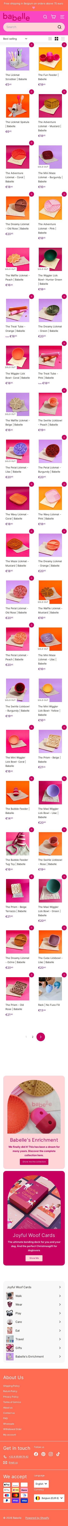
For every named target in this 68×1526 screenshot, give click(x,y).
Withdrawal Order (12, 1429)
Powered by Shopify (37, 1517)
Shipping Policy (11, 1385)
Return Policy (10, 1391)
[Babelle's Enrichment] (34, 1107)
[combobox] (34, 27)
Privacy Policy (11, 1396)
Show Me (34, 1258)
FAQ (5, 1418)
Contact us (9, 1412)
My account (9, 1434)
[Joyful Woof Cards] (34, 1202)
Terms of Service (12, 1402)
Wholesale (8, 1423)
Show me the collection (34, 1161)
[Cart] (53, 16)
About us (7, 1407)
